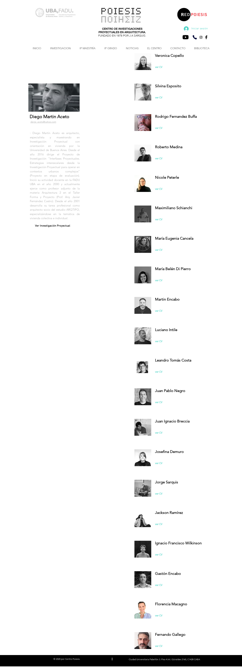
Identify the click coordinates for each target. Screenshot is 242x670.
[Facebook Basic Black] (206, 37)
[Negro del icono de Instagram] (201, 37)
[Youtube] (185, 37)
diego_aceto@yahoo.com (43, 121)
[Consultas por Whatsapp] (194, 37)
